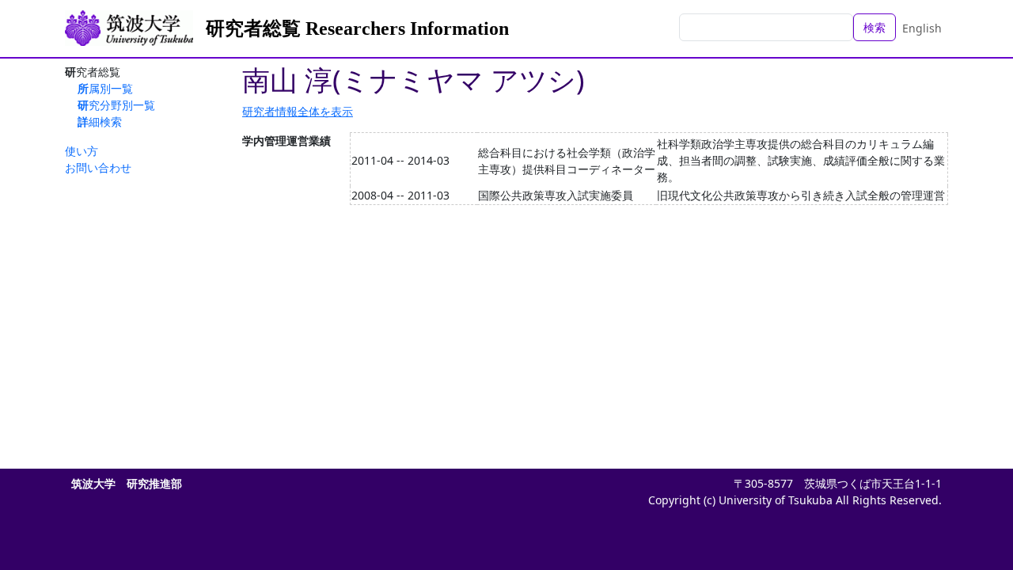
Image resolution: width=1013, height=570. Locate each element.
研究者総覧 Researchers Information (357, 28)
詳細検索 (100, 121)
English (922, 28)
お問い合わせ (98, 167)
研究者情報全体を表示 (297, 111)
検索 (874, 27)
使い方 (81, 150)
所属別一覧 (105, 88)
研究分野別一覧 (116, 104)
